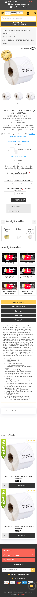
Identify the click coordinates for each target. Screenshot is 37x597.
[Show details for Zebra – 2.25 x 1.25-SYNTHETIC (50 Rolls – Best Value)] (18, 506)
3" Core (6, 229)
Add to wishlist (15, 206)
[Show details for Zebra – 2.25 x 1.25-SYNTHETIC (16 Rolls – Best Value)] (18, 457)
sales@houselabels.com (19, 4)
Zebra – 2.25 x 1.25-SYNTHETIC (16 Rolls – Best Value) (18, 477)
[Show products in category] (7, 237)
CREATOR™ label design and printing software (18, 23)
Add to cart (20, 200)
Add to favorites (5, 485)
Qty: (7, 150)
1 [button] (17, 103)
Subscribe (33, 570)
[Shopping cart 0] (34, 13)
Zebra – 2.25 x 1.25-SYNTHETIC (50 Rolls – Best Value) (18, 527)
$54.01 (21, 150)
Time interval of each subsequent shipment (18, 189)
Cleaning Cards (30, 230)
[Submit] (3, 18)
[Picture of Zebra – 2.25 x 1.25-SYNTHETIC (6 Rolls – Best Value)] (6, 96)
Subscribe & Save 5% (18, 156)
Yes (19, 163)
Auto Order (18, 160)
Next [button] (34, 222)
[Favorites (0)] (31, 13)
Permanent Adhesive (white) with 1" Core (18, 231)
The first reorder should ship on (18, 180)
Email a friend (15, 211)
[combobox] (18, 18)
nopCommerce (22, 594)
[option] (6, 96)
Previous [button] (3, 222)
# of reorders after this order (18, 173)
